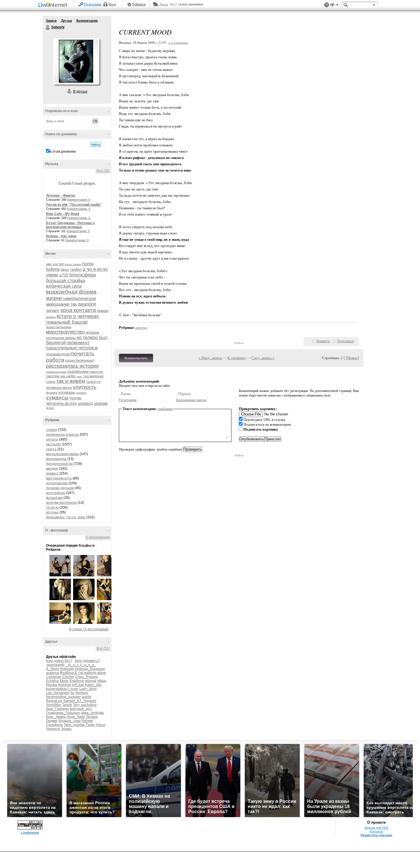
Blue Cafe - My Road (62, 214)
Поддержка (326, 5)
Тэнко (90, 725)
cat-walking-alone (92, 673)
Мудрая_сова (70, 721)
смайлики (165, 409)
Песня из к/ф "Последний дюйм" (74, 205)
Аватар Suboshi (76, 61)
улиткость (84, 387)
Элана (66, 729)
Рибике (87, 721)
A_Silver (52, 669)
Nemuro (81, 693)
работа (55, 360)
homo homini (73, 264)
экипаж (101, 403)
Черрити (53, 729)
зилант (52, 310)
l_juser (73, 689)
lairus (65, 269)
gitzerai (90, 681)
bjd (61, 264)
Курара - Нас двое (61, 236)
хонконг (81, 392)
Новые (352, 358)
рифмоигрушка (56, 371)
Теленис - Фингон (60, 196)
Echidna (52, 681)
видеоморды (56, 459)
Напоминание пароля (191, 400)
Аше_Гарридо (57, 709)
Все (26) (103, 171)
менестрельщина (58, 327)
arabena (52, 673)
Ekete (64, 681)
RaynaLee (54, 701)
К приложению (98, 537)
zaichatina (89, 705)
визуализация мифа (62, 454)
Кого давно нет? (59, 661)
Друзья (66, 21)
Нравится (323, 341)
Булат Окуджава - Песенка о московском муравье (70, 225)
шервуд (85, 403)
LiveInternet (54, 5)
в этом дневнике (63, 152)
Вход (112, 4)
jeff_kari (78, 685)
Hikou (101, 681)
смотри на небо (60, 376)
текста (51, 449)
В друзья (80, 91)
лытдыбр (53, 444)
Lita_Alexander (58, 693)
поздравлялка (58, 354)
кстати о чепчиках (78, 316)
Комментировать (136, 358)
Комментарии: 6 (78, 208)
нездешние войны (61, 338)
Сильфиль (54, 725)
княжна (51, 316)
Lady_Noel (88, 689)
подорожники (57, 483)
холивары (66, 392)
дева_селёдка (92, 713)
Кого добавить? (87, 661)
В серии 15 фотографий (88, 629)
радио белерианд (79, 361)
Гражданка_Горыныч (63, 713)
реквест (52, 473)
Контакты (376, 831)
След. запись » (263, 358)
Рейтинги (138, 4)
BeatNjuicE (68, 673)
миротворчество (65, 332)
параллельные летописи (72, 347)
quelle (86, 697)
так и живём (70, 381)
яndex (50, 407)
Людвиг (52, 721)
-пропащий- (55, 665)
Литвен (92, 717)
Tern (76, 705)
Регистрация (92, 4)
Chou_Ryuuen (86, 677)
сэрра (50, 382)
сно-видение (93, 376)
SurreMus (53, 705)
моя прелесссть (59, 478)
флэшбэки (54, 498)
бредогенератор (59, 464)
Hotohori (64, 685)
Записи (51, 21)
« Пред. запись (210, 358)
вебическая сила (64, 286)
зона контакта (78, 310)
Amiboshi (67, 669)
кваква (102, 310)
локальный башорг (67, 322)
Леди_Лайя (76, 717)
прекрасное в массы (62, 435)
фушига (51, 392)
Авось (163, 4)
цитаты (52, 439)
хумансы (57, 398)
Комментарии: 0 (78, 199)
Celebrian (53, 677)
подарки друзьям (60, 488)
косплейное (55, 493)
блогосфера (82, 275)
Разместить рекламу (376, 835)
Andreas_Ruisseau (90, 669)
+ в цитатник (178, 42)
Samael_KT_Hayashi (79, 701)
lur (73, 693)
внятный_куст (81, 709)
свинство (96, 371)
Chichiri (68, 677)
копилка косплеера (61, 503)
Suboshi (48, 27)
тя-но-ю (52, 507)
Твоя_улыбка (74, 725)
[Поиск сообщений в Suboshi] (96, 144)
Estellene (76, 681)
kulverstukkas (56, 689)
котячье (52, 512)
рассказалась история (72, 366)
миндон (52, 469)
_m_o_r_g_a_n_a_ (81, 665)
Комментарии (87, 21)
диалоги (87, 304)
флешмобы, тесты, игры (65, 517)
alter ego (52, 264)
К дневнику (236, 358)
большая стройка (65, 280)
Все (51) (103, 648)
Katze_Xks (93, 685)
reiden (76, 269)
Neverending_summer (63, 697)
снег (79, 376)
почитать (82, 354)
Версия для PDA (376, 827)
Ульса (100, 725)
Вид (334, 5)
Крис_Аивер (56, 717)
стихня (51, 430)
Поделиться (345, 341)
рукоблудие (78, 371)
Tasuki (67, 705)
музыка (92, 332)
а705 (63, 275)
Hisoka (51, 685)
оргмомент (78, 342)
